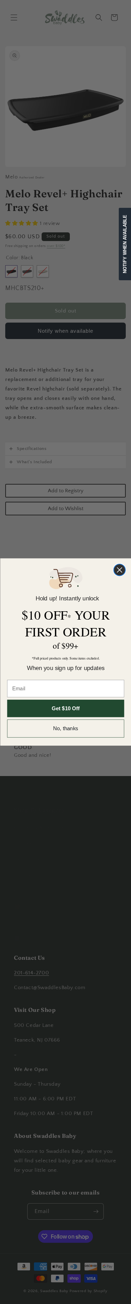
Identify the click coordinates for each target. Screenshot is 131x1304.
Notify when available (125, 244)
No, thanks (65, 729)
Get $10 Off (66, 708)
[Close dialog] (119, 570)
